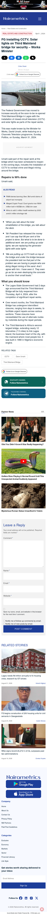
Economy (5, 844)
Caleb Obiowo (41, 721)
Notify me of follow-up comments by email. (23, 620)
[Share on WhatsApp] (26, 58)
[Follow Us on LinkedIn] (26, 898)
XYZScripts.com (35, 913)
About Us (4, 810)
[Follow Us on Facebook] (20, 898)
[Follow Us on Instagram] (31, 898)
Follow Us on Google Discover (29, 74)
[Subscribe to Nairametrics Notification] (42, 909)
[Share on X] (4, 58)
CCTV (7, 356)
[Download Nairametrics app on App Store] (23, 794)
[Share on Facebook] (12, 58)
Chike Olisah (22, 66)
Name (6, 570)
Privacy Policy (6, 818)
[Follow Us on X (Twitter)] (36, 898)
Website (7, 595)
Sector (3, 853)
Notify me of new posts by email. (19, 623)
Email (6, 583)
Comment (8, 538)
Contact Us (5, 814)
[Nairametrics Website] (15, 18)
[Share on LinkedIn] (19, 58)
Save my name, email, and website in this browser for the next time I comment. (22, 612)
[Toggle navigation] (40, 18)
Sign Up (23, 885)
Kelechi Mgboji (41, 683)
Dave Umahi (20, 356)
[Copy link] (33, 58)
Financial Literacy (8, 857)
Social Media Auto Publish (14, 913)
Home (3, 28)
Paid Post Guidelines (9, 827)
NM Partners (6, 823)
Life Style (4, 861)
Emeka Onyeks (41, 758)
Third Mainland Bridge (11, 362)
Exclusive (5, 840)
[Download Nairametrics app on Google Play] (23, 784)
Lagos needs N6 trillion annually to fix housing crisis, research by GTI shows (21, 677)
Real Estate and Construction (17, 28)
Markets (4, 848)
